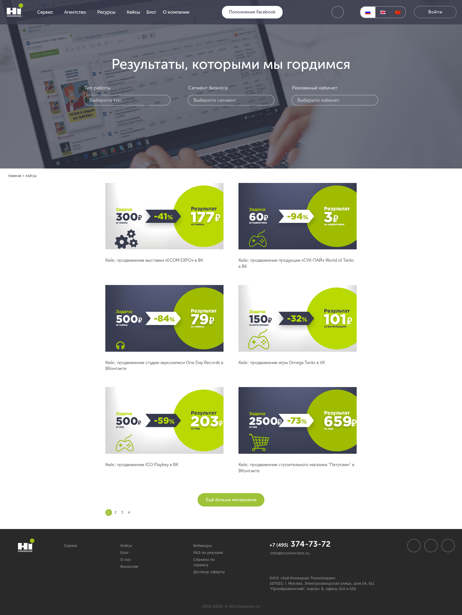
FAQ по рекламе (208, 552)
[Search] (338, 12)
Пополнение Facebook (252, 11)
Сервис (71, 545)
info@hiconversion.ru (289, 553)
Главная (15, 176)
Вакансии (129, 566)
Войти (435, 11)
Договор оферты (209, 572)
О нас (125, 559)
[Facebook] (431, 545)
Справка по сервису (204, 562)
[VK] (413, 545)
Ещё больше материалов (231, 499)
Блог (124, 552)
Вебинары (202, 545)
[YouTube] (448, 545)
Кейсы (126, 545)
